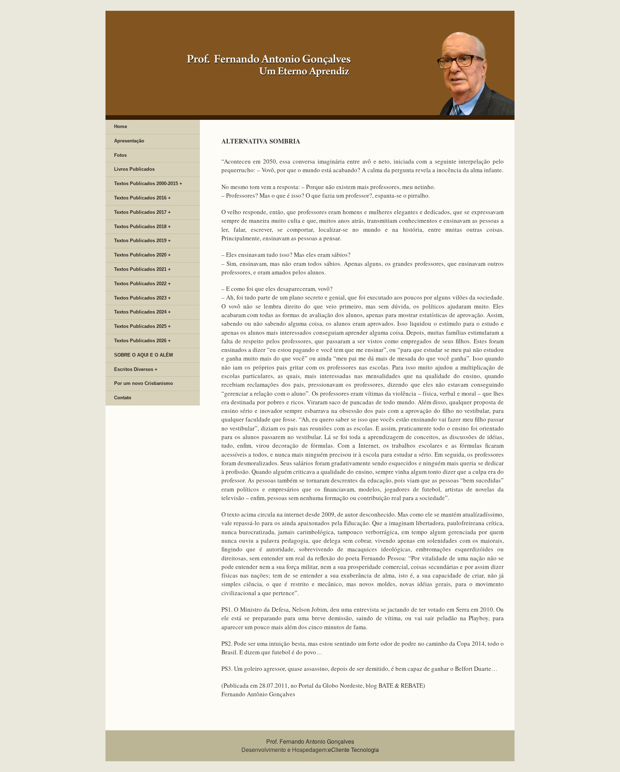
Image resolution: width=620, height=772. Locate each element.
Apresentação (129, 140)
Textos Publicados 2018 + (142, 226)
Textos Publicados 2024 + (142, 312)
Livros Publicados (134, 169)
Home (120, 126)
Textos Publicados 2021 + (142, 269)
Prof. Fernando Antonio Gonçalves (310, 741)
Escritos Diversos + (136, 369)
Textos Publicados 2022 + (142, 283)
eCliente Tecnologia (353, 749)
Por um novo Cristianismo (143, 383)
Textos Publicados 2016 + (142, 198)
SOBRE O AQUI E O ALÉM (143, 355)
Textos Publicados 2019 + (142, 240)
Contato (122, 397)
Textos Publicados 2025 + (142, 326)
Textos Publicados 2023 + (142, 298)
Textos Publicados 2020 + (142, 255)
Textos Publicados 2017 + (142, 212)
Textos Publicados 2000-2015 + (148, 183)
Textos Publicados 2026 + (142, 340)
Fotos (120, 155)
